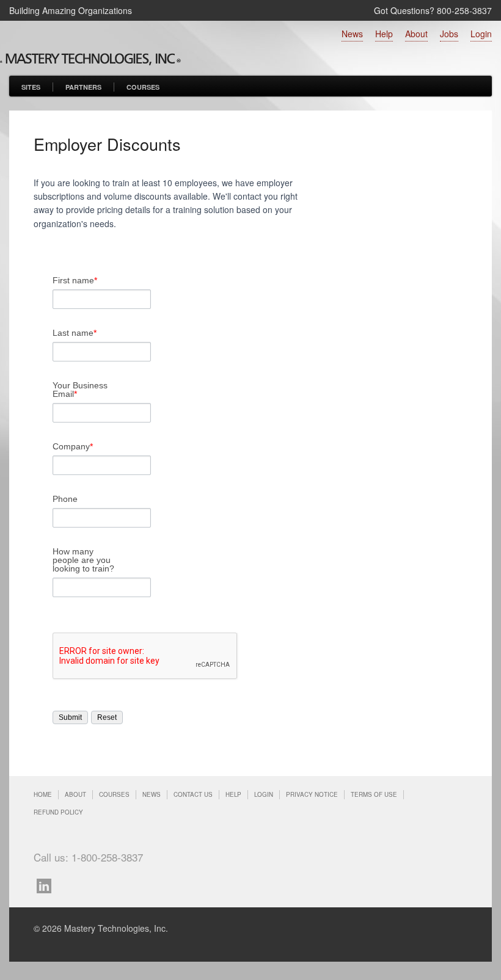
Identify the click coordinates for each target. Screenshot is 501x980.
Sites (30, 87)
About (416, 33)
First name (75, 280)
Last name (75, 332)
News (352, 33)
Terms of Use (374, 794)
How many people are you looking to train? (83, 560)
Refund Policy (58, 812)
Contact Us (193, 794)
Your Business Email (80, 389)
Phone (65, 499)
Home (43, 794)
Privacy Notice (312, 794)
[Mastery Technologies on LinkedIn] (47, 884)
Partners (83, 87)
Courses (142, 87)
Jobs (449, 33)
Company (73, 446)
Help (384, 33)
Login (481, 33)
